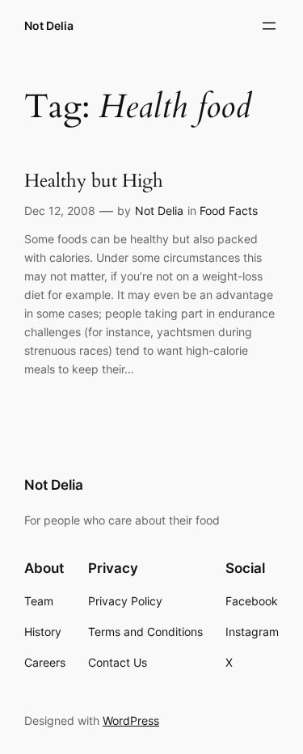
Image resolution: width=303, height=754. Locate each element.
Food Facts (229, 210)
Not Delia (49, 25)
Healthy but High (93, 181)
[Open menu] (269, 26)
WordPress (131, 720)
